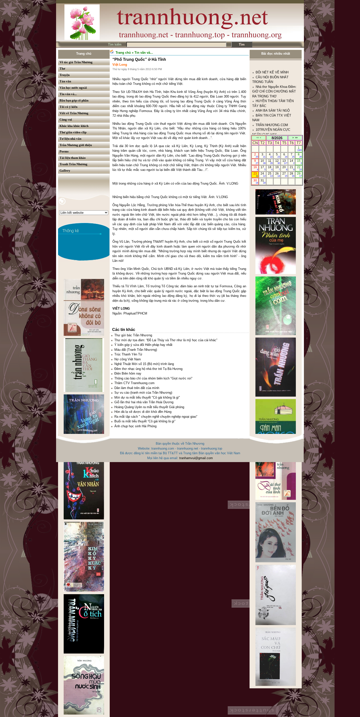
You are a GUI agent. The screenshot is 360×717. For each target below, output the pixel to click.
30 (255, 181)
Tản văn (65, 81)
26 (277, 174)
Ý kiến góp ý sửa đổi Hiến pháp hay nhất (143, 345)
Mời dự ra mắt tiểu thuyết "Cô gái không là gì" (147, 397)
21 (292, 168)
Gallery (65, 170)
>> (296, 138)
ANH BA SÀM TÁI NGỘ (273, 81)
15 (299, 161)
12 (277, 161)
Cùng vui (66, 119)
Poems (64, 151)
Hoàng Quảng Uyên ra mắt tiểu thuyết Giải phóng (149, 407)
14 (292, 161)
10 (263, 161)
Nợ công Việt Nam (127, 359)
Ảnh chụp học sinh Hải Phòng (135, 426)
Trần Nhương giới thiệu (76, 145)
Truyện (65, 75)
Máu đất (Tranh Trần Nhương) (135, 350)
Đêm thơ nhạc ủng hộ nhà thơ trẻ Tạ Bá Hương (148, 369)
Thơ (62, 68)
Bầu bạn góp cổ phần (74, 100)
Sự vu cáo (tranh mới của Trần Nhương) (143, 392)
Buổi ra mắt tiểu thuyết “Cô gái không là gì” (144, 421)
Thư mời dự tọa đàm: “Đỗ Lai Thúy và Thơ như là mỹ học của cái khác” (165, 340)
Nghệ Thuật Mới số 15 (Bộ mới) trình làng (144, 364)
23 (255, 174)
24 (263, 174)
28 (292, 174)
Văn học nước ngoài (73, 87)
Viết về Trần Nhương (74, 113)
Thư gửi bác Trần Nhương (133, 335)
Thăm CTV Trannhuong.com (134, 383)
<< (257, 138)
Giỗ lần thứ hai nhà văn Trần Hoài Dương (143, 402)
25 (270, 174)
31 (263, 181)
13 (284, 161)
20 (284, 168)
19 (277, 168)
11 (270, 161)
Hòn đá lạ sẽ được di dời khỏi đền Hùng (142, 412)
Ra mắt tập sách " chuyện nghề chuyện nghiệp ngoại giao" (155, 416)
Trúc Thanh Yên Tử (128, 354)
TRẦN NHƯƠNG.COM (272, 95)
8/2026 (277, 138)
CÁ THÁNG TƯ (267, 109)
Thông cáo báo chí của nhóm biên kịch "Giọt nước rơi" (153, 378)
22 (299, 168)
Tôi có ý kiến (68, 107)
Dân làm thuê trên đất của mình (136, 388)
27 (284, 174)
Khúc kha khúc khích (74, 126)
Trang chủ (83, 53)
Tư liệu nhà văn (70, 138)
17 (263, 168)
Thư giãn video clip (73, 132)
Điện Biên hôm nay (127, 373)
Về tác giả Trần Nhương (76, 62)
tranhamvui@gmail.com (196, 458)
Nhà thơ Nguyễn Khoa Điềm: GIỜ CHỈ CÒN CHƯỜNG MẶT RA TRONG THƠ (274, 61)
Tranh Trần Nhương (73, 164)
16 (255, 168)
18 (270, 168)
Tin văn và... (68, 94)
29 (299, 174)
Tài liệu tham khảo (73, 158)
